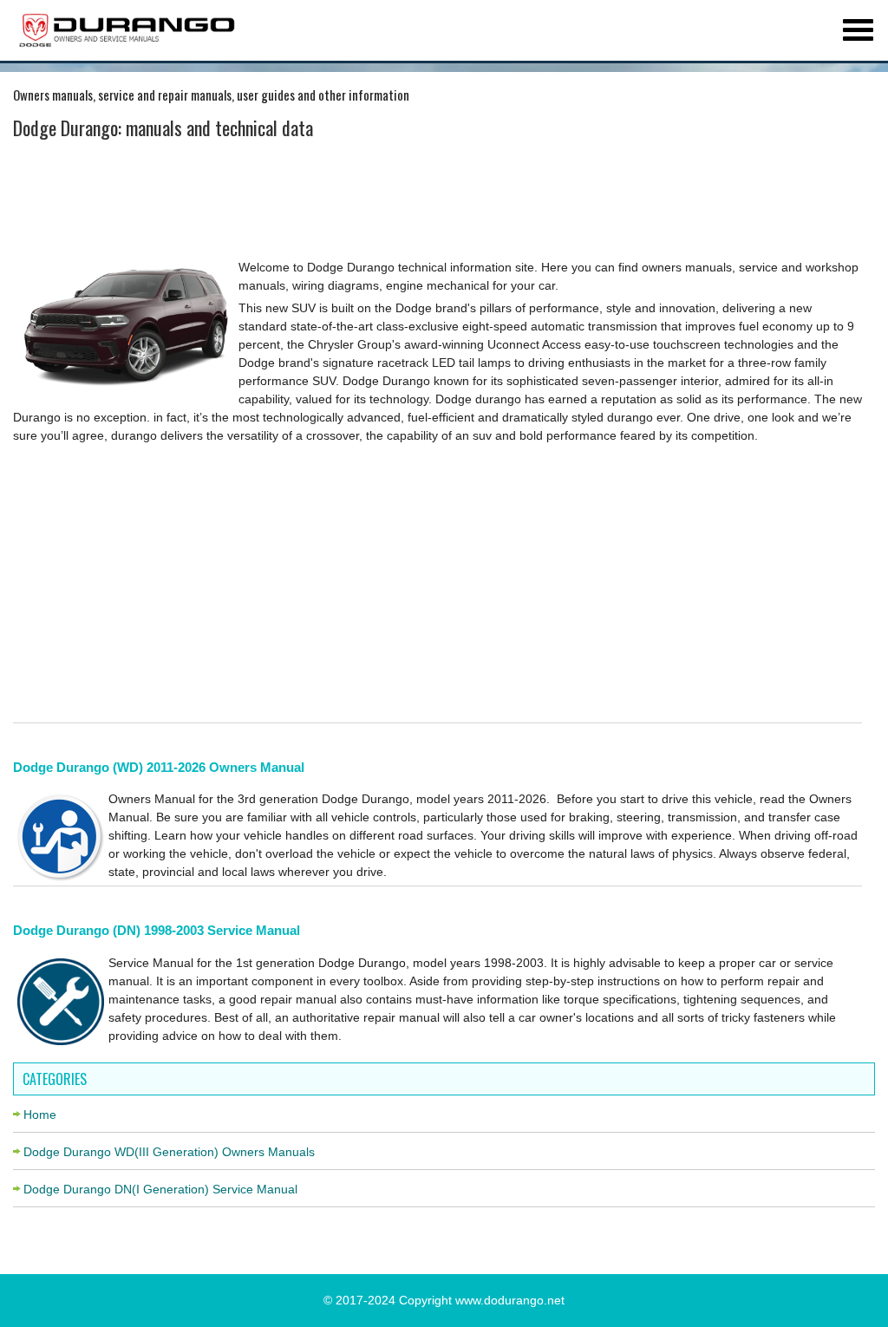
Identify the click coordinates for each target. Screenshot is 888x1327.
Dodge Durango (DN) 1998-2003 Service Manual (156, 930)
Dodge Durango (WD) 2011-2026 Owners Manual (158, 767)
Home (39, 1114)
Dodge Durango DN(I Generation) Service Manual (160, 1189)
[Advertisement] (437, 202)
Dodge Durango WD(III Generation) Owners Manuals (169, 1152)
